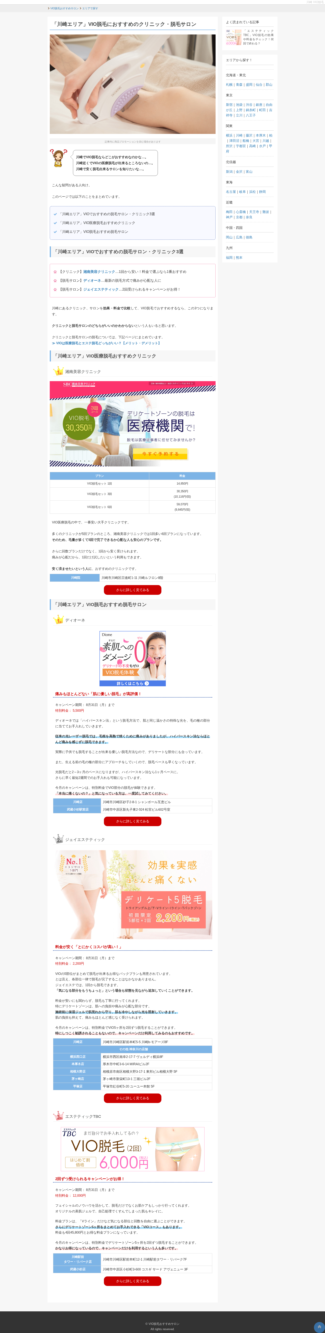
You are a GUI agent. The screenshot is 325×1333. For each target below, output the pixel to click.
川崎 (239, 135)
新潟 (229, 171)
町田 (262, 110)
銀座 (259, 104)
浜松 (252, 192)
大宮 (255, 141)
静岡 (262, 192)
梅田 (229, 212)
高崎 (252, 146)
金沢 (239, 171)
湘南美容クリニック (99, 272)
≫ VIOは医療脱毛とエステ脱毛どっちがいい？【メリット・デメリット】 (106, 343)
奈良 (249, 217)
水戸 (262, 146)
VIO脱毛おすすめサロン (164, 1323)
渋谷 (249, 104)
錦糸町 (251, 110)
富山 (249, 171)
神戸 (229, 217)
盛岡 (249, 84)
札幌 (229, 84)
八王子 (251, 115)
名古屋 (231, 192)
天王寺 (254, 212)
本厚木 (261, 135)
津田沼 (234, 141)
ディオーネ (92, 280)
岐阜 (242, 192)
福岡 (229, 257)
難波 (265, 212)
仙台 (259, 84)
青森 (239, 84)
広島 (239, 237)
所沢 (229, 146)
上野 (239, 110)
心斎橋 (241, 212)
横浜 (229, 135)
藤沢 (249, 135)
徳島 (249, 237)
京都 (239, 217)
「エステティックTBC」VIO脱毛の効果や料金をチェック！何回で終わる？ (258, 37)
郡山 (269, 84)
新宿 (229, 104)
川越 (265, 141)
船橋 (246, 141)
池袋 (239, 104)
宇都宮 (241, 146)
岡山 (229, 237)
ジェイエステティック (101, 289)
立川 (239, 115)
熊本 (239, 257)
